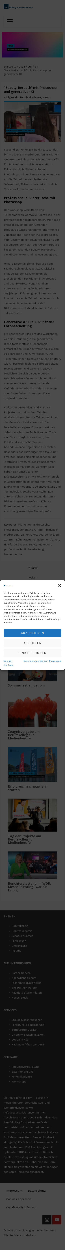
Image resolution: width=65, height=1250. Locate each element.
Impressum (55, 661)
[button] (59, 585)
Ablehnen (32, 643)
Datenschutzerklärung (35, 661)
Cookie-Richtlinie (9, 663)
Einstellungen (32, 653)
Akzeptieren (32, 633)
